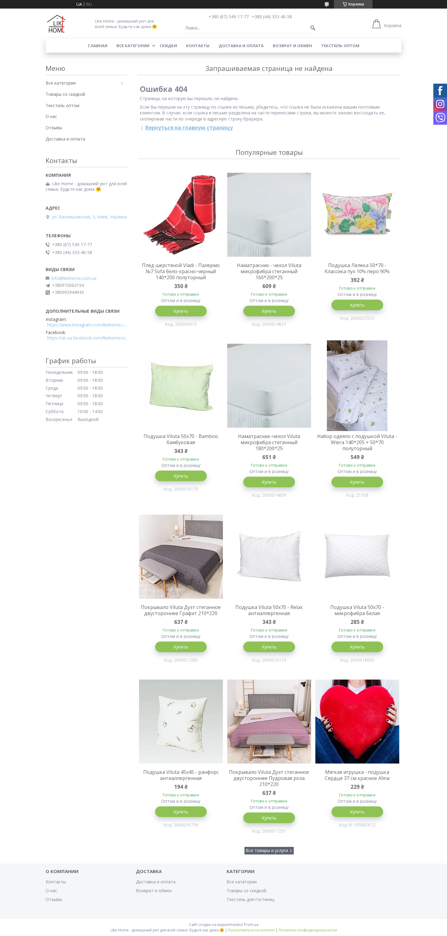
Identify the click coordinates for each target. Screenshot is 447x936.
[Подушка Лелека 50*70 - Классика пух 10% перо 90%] (357, 214)
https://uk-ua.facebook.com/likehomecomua (88, 338)
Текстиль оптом (340, 45)
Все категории (132, 45)
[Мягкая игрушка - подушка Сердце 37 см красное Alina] (357, 721)
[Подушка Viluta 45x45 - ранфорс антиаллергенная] (181, 721)
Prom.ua (251, 924)
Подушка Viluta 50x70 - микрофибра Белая (357, 610)
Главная (97, 45)
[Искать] (313, 28)
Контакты (198, 45)
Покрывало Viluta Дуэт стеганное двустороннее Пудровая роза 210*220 (269, 778)
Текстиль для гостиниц (250, 899)
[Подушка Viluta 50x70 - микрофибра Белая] (357, 556)
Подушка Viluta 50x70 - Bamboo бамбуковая (181, 439)
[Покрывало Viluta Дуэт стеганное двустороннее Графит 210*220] (181, 556)
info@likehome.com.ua (73, 278)
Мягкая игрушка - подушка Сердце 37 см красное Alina (357, 775)
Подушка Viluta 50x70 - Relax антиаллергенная (269, 610)
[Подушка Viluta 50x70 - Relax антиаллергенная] (269, 556)
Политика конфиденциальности (308, 930)
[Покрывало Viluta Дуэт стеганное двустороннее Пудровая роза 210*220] (269, 721)
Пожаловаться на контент (251, 930)
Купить (181, 311)
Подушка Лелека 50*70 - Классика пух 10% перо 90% (357, 268)
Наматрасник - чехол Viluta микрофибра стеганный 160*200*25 (269, 271)
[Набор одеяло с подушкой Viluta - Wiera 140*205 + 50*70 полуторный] (357, 385)
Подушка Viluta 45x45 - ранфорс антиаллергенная (181, 775)
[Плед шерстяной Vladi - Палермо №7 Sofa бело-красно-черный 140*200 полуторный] (181, 214)
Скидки (168, 45)
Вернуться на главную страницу (189, 127)
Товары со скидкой (65, 94)
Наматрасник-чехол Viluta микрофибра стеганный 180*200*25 (269, 442)
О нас (51, 116)
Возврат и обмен (292, 45)
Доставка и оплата (241, 45)
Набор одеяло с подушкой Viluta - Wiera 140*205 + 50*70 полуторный (357, 442)
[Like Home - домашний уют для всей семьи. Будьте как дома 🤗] (56, 23)
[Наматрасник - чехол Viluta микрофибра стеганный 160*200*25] (269, 214)
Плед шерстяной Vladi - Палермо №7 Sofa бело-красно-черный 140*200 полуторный (181, 271)
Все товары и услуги (267, 850)
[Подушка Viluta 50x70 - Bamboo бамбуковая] (181, 385)
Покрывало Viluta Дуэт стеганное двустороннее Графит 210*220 (181, 610)
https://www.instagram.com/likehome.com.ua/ (88, 325)
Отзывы (54, 127)
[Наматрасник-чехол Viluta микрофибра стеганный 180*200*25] (269, 385)
